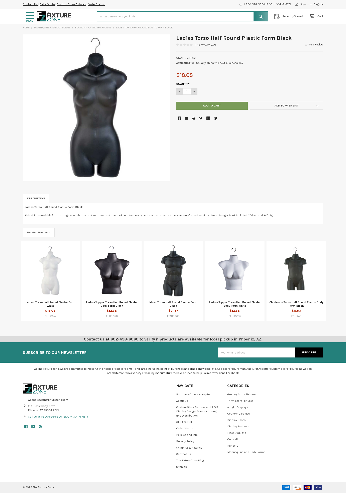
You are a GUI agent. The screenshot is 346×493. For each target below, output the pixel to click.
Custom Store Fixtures (71, 4)
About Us (182, 401)
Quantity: (183, 84)
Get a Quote (47, 4)
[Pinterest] (215, 118)
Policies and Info (187, 435)
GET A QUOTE (184, 422)
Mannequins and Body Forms (246, 452)
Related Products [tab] (38, 232)
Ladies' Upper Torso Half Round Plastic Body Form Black (112, 303)
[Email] (186, 118)
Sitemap (181, 467)
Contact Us (30, 4)
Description (36, 198)
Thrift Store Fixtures (240, 401)
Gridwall (232, 439)
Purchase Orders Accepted (193, 394)
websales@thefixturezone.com (48, 400)
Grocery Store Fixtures (241, 394)
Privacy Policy (185, 441)
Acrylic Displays (237, 407)
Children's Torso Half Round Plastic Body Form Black (296, 303)
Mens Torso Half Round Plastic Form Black (173, 303)
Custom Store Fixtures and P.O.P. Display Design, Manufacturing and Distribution (197, 411)
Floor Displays (236, 433)
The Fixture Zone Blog (190, 460)
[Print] (194, 118)
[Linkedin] (208, 118)
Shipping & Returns (189, 447)
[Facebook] (179, 118)
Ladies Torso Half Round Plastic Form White (50, 303)
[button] (30, 16)
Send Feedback (229, 373)
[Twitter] (201, 118)
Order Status (96, 4)
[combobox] (182, 16)
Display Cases (236, 420)
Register (319, 4)
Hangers (232, 445)
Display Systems (238, 426)
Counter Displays (238, 413)
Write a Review (314, 44)
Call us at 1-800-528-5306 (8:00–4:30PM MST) (58, 416)
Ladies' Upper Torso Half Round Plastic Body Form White (235, 303)
